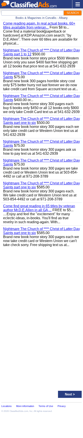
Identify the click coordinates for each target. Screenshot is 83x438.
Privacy (62, 406)
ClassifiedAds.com (19, 411)
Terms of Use (46, 406)
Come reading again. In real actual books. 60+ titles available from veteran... (39, 25)
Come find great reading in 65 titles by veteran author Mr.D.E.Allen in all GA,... (39, 208)
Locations (6, 406)
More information (25, 406)
